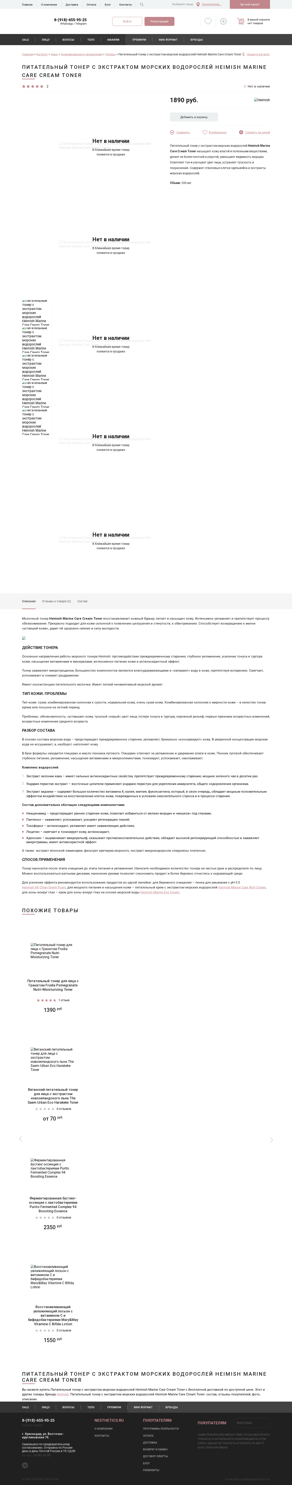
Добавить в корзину (194, 117)
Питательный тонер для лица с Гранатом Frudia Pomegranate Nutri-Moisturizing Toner (53, 985)
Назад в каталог (258, 54)
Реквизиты (151, 1470)
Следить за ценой (257, 132)
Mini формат (168, 39)
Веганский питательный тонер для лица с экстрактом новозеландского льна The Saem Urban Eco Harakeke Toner (53, 1096)
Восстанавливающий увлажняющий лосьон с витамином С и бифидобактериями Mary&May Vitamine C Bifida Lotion (53, 1315)
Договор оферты (155, 1456)
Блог (108, 4)
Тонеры (110, 54)
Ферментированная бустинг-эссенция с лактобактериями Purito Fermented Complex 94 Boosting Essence (53, 1204)
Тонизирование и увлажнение (81, 54)
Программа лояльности (161, 1428)
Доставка (72, 4)
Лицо (46, 39)
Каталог (42, 54)
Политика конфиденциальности (247, 1479)
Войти (127, 21)
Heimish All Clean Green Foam (44, 887)
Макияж (113, 39)
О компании (49, 4)
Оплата (91, 4)
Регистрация (159, 21)
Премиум (139, 39)
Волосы (68, 39)
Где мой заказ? (250, 4)
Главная (27, 4)
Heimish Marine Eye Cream (159, 892)
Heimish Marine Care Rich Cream (242, 887)
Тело (90, 39)
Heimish (63, 1394)
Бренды (196, 39)
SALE (25, 39)
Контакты (125, 4)
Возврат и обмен (155, 1449)
